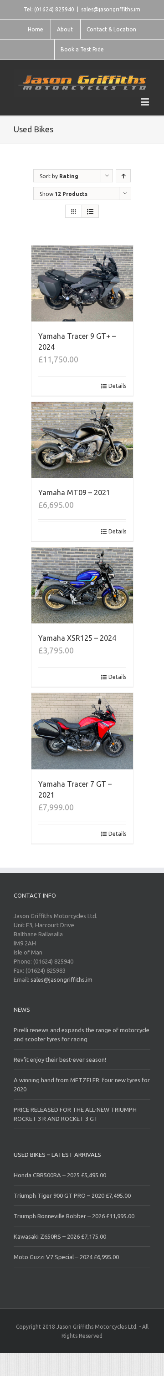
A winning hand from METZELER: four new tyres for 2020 (82, 1084)
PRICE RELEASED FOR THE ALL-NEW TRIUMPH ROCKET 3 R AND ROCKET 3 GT (75, 1114)
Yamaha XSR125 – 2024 (77, 638)
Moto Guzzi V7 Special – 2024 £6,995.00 (66, 1257)
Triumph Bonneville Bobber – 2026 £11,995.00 (74, 1216)
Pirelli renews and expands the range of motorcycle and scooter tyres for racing (81, 1034)
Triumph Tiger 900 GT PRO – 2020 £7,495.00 (72, 1195)
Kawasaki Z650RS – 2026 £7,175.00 (60, 1236)
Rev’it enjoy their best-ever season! (60, 1059)
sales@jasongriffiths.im (110, 9)
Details (117, 386)
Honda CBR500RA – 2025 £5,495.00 (60, 1175)
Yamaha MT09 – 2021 (74, 492)
